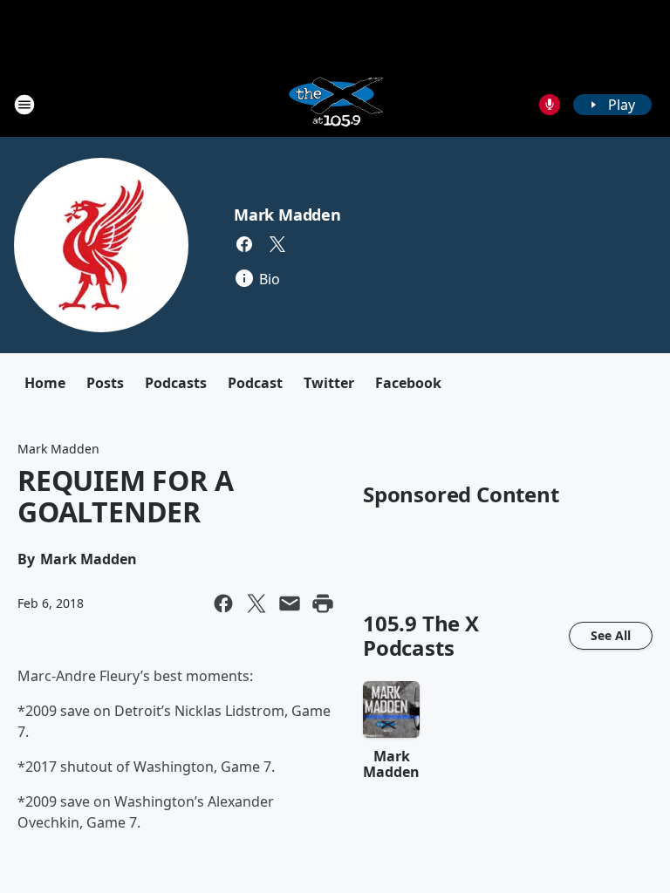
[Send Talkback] (549, 104)
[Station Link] (335, 104)
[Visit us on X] (277, 244)
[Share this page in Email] (289, 603)
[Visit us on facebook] (244, 244)
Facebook (408, 382)
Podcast (255, 382)
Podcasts (176, 382)
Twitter (329, 382)
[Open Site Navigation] (24, 104)
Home (44, 382)
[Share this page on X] (256, 603)
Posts (105, 382)
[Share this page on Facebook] (223, 603)
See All (611, 635)
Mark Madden (287, 214)
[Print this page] (323, 603)
